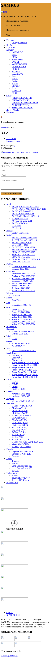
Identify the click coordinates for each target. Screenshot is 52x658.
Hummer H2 (11, 326)
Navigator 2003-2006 (21, 396)
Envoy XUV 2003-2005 (22, 314)
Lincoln (9, 391)
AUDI (14, 54)
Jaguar (14, 88)
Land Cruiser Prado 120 (22, 466)
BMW (14, 57)
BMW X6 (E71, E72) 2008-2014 (26, 259)
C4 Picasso (16, 295)
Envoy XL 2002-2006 (21, 312)
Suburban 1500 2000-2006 (23, 278)
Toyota (15, 83)
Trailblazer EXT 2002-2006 (23, 290)
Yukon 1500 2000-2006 (22, 317)
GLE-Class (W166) (20, 422)
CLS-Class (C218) (19, 410)
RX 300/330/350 (19, 389)
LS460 (14, 386)
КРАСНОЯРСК (13, 615)
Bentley (15, 81)
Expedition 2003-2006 (21, 305)
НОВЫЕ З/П (17, 52)
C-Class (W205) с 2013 (22, 406)
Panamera (16, 456)
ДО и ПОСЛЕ (12, 110)
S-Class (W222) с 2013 (21, 439)
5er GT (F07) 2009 (20, 245)
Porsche (15, 79)
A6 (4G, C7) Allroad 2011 (23, 214)
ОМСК (9, 612)
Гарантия (10, 47)
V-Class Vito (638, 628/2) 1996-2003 (27, 442)
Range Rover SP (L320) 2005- (25, 374)
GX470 (15, 384)
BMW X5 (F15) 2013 (21, 257)
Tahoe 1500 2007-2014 (21, 286)
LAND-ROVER (19, 67)
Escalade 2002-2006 (20, 269)
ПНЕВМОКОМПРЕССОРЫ (25, 103)
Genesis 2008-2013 (20, 334)
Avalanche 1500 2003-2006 (23, 274)
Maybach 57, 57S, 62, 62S (23, 401)
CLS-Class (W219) (20, 413)
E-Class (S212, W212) (21, 415)
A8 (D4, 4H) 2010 (19, 223)
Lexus (9, 379)
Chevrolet (16, 86)
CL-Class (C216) (19, 408)
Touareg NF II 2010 (20, 480)
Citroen (9, 293)
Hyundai (10, 329)
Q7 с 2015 (16, 228)
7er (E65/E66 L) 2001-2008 (23, 247)
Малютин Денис (13, 141)
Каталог (10, 50)
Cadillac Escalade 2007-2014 (24, 266)
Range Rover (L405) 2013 (23, 367)
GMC (14, 93)
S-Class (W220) (18, 434)
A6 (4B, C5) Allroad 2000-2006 (25, 206)
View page (13, 656)
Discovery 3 (17, 358)
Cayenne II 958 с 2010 (21, 454)
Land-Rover (11, 353)
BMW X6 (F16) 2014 (21, 262)
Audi (8, 204)
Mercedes (10, 403)
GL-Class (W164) (19, 418)
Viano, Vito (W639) (20, 444)
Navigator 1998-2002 (21, 394)
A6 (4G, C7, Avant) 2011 (22, 211)
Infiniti (9, 336)
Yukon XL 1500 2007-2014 (23, 324)
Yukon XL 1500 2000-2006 (23, 322)
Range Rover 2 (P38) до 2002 (24, 370)
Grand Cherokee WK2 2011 (24, 350)
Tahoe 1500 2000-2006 (21, 283)
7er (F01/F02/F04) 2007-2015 (24, 250)
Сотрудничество (19, 42)
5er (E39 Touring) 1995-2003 (24, 238)
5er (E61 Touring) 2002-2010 (24, 240)
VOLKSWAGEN (19, 64)
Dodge (9, 298)
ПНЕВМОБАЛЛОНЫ (22, 98)
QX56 (14, 338)
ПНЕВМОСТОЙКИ (21, 100)
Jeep (13, 76)
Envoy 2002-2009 (19, 310)
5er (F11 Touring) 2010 (21, 242)
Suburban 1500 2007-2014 (23, 281)
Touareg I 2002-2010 (21, 478)
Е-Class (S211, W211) (21, 446)
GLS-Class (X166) (20, 425)
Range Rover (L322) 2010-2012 (25, 362)
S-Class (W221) (18, 437)
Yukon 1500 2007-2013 (22, 319)
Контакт (10, 112)
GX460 (15, 382)
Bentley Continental (20, 233)
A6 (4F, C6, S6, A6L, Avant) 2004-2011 (29, 209)
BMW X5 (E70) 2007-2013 (23, 254)
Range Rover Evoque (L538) (24, 372)
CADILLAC (17, 74)
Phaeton (15, 475)
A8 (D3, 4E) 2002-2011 (22, 221)
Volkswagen (11, 473)
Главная (10, 40)
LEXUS (15, 69)
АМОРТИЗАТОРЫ (20, 105)
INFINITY (16, 91)
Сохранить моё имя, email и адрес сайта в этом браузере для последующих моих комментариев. (24, 164)
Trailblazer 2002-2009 (21, 288)
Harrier (15, 463)
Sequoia (15, 470)
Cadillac (9, 264)
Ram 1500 (16, 300)
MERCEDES (17, 59)
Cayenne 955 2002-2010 (22, 451)
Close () (5, 656)
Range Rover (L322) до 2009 (24, 365)
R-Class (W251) (18, 432)
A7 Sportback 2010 (20, 218)
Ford (8, 302)
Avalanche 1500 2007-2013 (23, 276)
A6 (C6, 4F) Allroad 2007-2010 (25, 216)
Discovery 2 (17, 355)
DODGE (15, 62)
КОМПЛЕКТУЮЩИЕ (22, 107)
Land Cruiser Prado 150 (22, 468)
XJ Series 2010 (18, 346)
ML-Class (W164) (19, 427)
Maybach (16, 71)
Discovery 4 (17, 360)
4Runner (15, 461)
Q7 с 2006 (16, 226)
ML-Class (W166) (19, 430)
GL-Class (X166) (19, 420)
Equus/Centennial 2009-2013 (24, 331)
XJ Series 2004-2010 (20, 343)
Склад (9, 95)
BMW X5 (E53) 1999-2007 (23, 252)
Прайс (9, 45)
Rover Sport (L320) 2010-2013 (25, 377)
